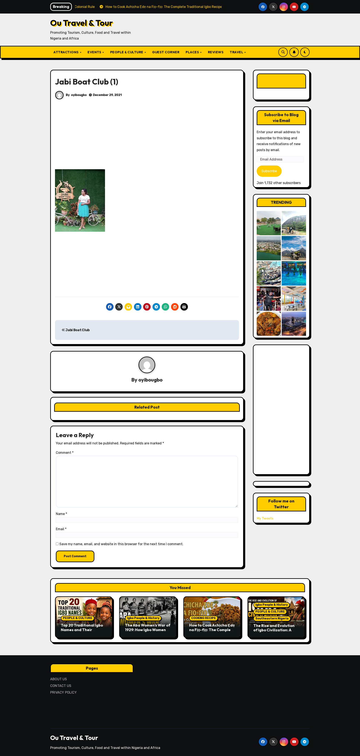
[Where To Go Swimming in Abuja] (294, 273)
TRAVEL (237, 52)
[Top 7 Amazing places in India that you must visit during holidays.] (294, 248)
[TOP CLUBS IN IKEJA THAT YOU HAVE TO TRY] (269, 273)
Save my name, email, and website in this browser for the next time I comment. (121, 544)
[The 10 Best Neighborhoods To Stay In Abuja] (294, 324)
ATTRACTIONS (66, 52)
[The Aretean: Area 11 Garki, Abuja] (294, 298)
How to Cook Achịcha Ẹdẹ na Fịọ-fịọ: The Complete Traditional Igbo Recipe (212, 630)
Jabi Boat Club (77, 330)
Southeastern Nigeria (272, 618)
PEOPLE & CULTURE (127, 52)
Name (61, 514)
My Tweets (265, 518)
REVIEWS (216, 52)
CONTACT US (60, 686)
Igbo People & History (143, 618)
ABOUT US (58, 679)
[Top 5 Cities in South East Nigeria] (269, 248)
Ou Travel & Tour (81, 22)
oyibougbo (79, 95)
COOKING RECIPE (203, 618)
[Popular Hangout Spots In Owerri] (269, 298)
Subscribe (269, 171)
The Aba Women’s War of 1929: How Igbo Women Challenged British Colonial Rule (147, 632)
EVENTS (95, 52)
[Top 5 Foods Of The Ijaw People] (269, 324)
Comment (65, 453)
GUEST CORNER (165, 52)
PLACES (193, 52)
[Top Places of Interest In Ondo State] (294, 223)
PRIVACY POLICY (63, 692)
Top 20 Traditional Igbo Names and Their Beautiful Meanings (82, 630)
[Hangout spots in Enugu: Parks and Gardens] (269, 223)
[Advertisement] (148, 138)
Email (61, 529)
